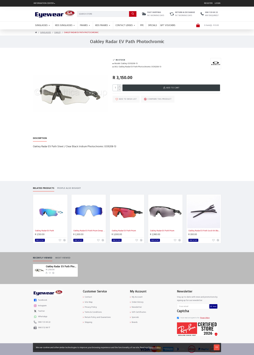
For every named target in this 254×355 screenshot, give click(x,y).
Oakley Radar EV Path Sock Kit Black (204, 230)
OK (216, 347)
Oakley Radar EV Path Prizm (124, 230)
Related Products (43, 188)
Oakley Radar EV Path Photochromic (61, 266)
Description (40, 138)
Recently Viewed (42, 258)
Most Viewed (62, 258)
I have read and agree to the (195, 318)
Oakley (57, 32)
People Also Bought (69, 188)
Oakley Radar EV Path (44, 230)
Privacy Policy (154, 347)
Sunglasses (45, 32)
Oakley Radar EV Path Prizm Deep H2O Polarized (89, 230)
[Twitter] (35, 311)
